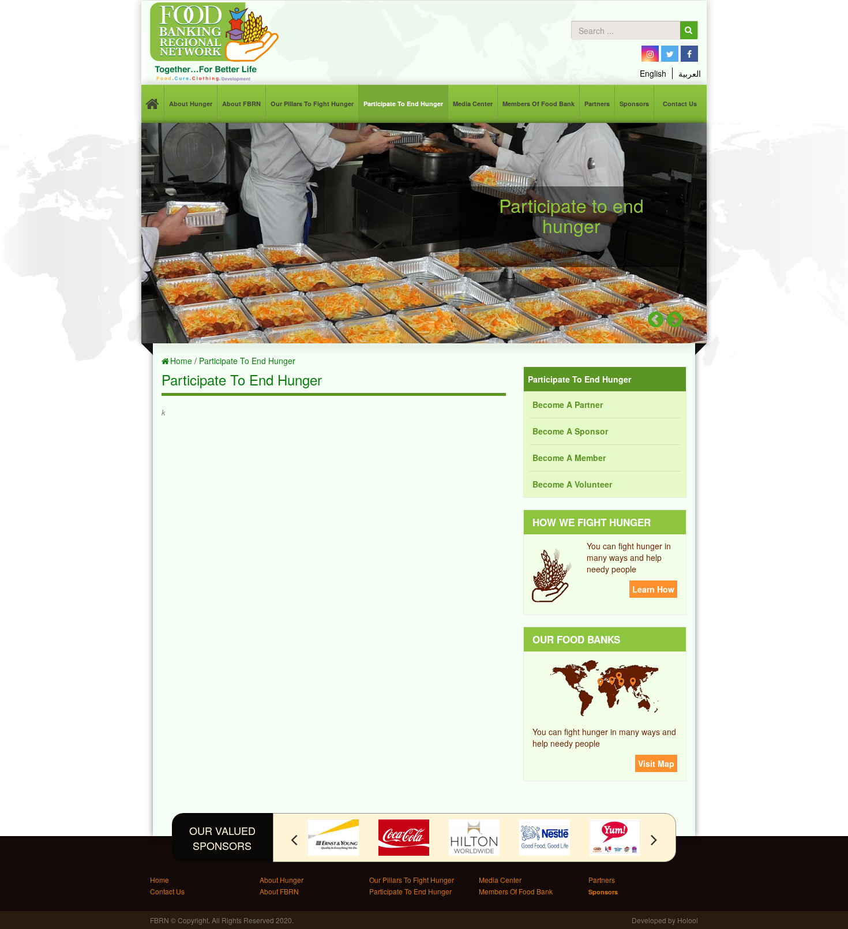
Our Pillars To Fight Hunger (312, 103)
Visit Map (656, 763)
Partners (597, 103)
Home (181, 360)
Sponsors (634, 103)
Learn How (653, 589)
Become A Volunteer (572, 484)
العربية (689, 73)
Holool (687, 920)
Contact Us (680, 103)
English (653, 73)
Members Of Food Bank (538, 103)
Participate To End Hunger (403, 103)
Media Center (473, 103)
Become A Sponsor (570, 431)
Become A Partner (567, 404)
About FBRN (241, 103)
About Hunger (190, 103)
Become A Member (569, 457)
